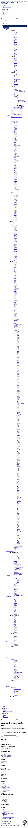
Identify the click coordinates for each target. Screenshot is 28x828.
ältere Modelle (18, 543)
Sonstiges (8, 686)
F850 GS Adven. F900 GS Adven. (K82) (15, 305)
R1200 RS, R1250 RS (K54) (15, 177)
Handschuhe (17, 565)
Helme (15, 563)
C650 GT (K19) (15, 218)
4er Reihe (15, 624)
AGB (4, 812)
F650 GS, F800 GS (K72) (15, 279)
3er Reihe (15, 622)
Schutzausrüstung (18, 574)
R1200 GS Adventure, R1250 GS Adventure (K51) (16, 158)
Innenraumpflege (17, 90)
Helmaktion (16, 677)
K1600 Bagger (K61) (15, 256)
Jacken (15, 561)
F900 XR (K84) (15, 315)
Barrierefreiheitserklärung (8, 817)
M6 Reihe (15, 610)
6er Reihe (15, 629)
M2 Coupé (15, 600)
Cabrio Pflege (15, 88)
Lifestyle (8, 575)
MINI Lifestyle (16, 644)
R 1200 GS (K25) (18, 371)
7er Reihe (15, 632)
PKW (7, 29)
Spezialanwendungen (21, 106)
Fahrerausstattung (10, 551)
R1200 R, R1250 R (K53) (15, 171)
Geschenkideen (17, 689)
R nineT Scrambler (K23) (19, 366)
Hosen (15, 562)
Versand (5, 814)
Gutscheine (16, 690)
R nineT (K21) (18, 357)
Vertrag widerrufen (6, 821)
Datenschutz (6, 811)
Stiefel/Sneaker (17, 564)
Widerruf (5, 815)
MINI (7, 641)
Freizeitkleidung (17, 673)
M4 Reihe (15, 605)
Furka (18, 554)
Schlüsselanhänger (18, 568)
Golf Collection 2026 (19, 581)
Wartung (16, 695)
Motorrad (8, 115)
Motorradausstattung (16, 117)
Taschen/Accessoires (18, 573)
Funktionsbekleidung (18, 567)
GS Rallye (18, 557)
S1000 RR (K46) (15, 182)
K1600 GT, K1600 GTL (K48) (15, 251)
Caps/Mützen (17, 569)
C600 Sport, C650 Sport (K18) (15, 214)
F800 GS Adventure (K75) (16, 288)
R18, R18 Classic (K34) (15, 139)
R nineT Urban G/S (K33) (15, 133)
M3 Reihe (15, 602)
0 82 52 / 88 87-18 (9, 1)
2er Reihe (15, 620)
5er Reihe (15, 627)
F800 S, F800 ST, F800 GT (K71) (15, 271)
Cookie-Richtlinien (7, 818)
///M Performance (9, 596)
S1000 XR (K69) (15, 243)
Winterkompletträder (18, 114)
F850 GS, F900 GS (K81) (15, 298)
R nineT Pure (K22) (18, 361)
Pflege (15, 96)
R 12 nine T (18, 534)
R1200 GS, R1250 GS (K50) (15, 151)
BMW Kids (15, 584)
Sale (7, 657)
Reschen (19, 559)
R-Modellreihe (14, 120)
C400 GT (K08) (15, 205)
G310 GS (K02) (15, 198)
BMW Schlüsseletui (17, 78)
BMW (15, 578)
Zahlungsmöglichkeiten (8, 813)
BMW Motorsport (16, 589)
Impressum (5, 809)
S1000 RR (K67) (15, 239)
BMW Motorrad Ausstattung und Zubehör (16, 328)
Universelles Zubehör (16, 320)
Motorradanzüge (17, 553)
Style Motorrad (16, 571)
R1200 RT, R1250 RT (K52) (15, 165)
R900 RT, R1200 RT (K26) (18, 377)
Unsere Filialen (6, 790)
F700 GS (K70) (15, 265)
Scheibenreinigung (21, 91)
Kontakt (5, 791)
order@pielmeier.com (18, 1)
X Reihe (15, 636)
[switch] (25, 826)
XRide (18, 558)
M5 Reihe (15, 607)
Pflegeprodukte (17, 544)
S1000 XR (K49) (15, 235)
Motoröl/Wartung (18, 546)
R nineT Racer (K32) (15, 128)
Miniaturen (16, 547)
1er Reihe (15, 617)
